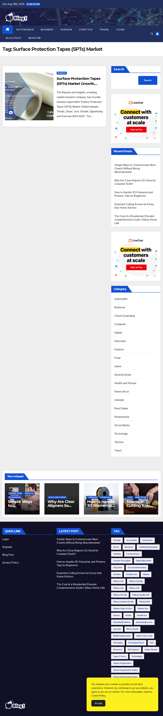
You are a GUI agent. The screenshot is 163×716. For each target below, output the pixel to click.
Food (117, 358)
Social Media (122, 425)
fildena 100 (118, 581)
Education (120, 341)
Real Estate (121, 408)
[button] (152, 33)
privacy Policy (10, 562)
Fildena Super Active (122, 608)
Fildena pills (144, 602)
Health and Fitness (125, 383)
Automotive (147, 540)
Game (117, 366)
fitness (116, 615)
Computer (120, 324)
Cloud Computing (124, 315)
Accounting (131, 540)
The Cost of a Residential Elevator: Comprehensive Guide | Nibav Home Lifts (135, 220)
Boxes (116, 547)
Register (34, 38)
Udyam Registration (122, 663)
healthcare (142, 615)
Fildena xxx (143, 608)
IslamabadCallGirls (121, 622)
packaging (118, 643)
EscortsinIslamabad (137, 567)
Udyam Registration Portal (125, 677)
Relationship (121, 417)
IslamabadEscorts (144, 622)
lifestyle (117, 629)
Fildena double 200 (140, 595)
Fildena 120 (118, 588)
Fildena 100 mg (136, 581)
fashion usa (131, 574)
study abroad (151, 649)
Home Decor (121, 391)
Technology (121, 433)
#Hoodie (117, 540)
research (117, 649)
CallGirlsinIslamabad (148, 547)
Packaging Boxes (136, 643)
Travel (104, 29)
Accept (98, 703)
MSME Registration (122, 636)
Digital (118, 332)
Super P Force (119, 656)
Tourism (119, 442)
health (128, 615)
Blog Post (13, 38)
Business (47, 29)
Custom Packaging (121, 561)
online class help (144, 636)
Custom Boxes (133, 554)
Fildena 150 (134, 588)
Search (119, 69)
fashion (116, 574)
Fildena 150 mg (120, 595)
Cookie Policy (98, 695)
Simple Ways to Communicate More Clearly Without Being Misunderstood (135, 168)
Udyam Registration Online (125, 670)
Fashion (66, 29)
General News (122, 374)
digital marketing (143, 561)
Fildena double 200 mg (123, 602)
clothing (117, 554)
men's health (132, 629)
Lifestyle (85, 29)
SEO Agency (133, 649)
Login (120, 29)
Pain (152, 643)
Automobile (25, 29)
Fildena (146, 574)
